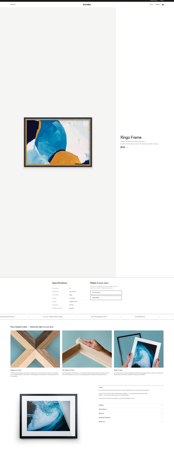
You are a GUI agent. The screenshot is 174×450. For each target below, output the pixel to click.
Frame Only (95, 298)
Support (158, 5)
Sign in (162, 1)
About (151, 5)
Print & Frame (96, 293)
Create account (153, 1)
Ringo (70, 295)
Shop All (12, 5)
